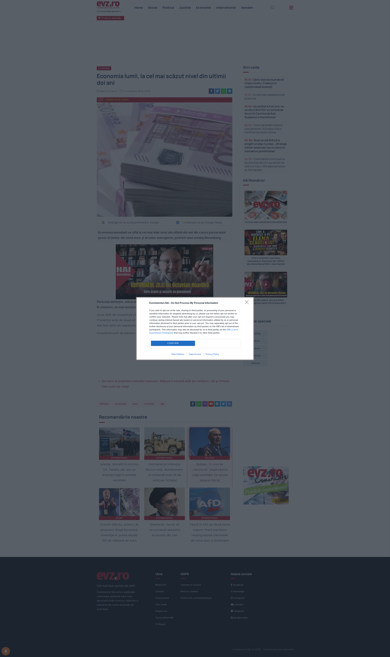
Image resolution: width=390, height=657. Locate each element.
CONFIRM (173, 343)
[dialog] (195, 328)
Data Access (195, 354)
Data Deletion (177, 354)
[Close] (248, 303)
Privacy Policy (212, 354)
